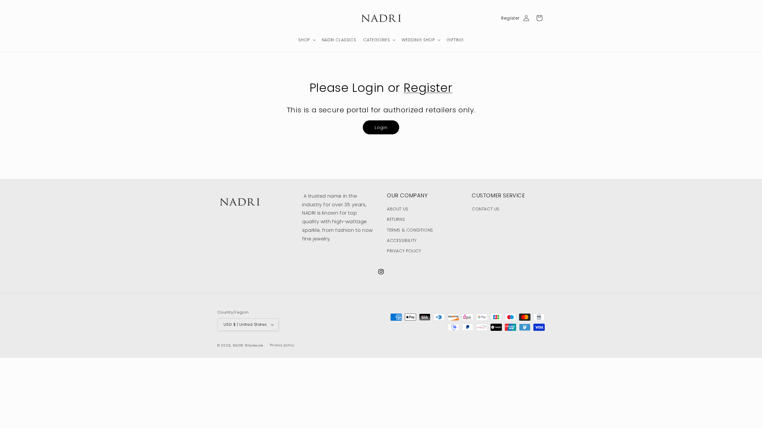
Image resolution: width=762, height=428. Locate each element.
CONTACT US (485, 209)
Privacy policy (282, 345)
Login (381, 127)
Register (510, 18)
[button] (306, 40)
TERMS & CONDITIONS (410, 230)
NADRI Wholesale (248, 345)
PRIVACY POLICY (404, 251)
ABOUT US (397, 209)
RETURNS (396, 219)
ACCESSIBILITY (402, 240)
